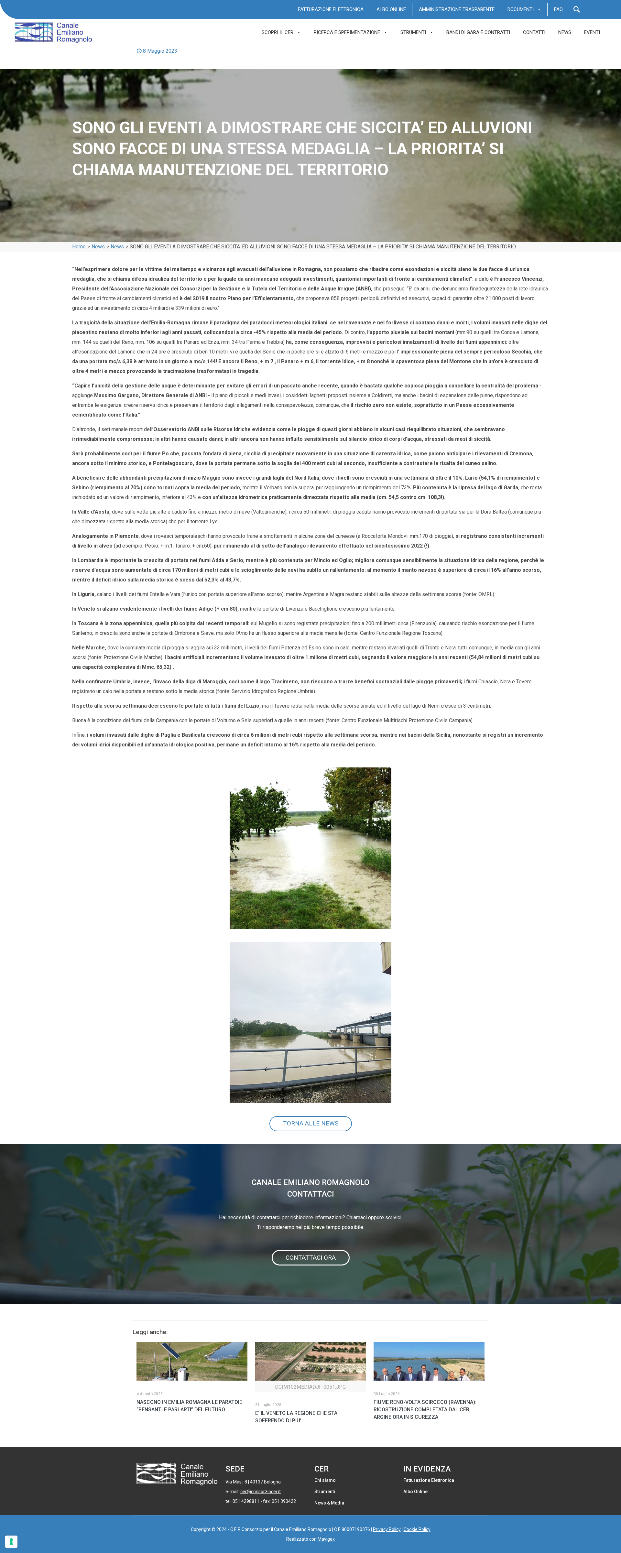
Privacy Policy (387, 1529)
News (98, 247)
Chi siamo (325, 1480)
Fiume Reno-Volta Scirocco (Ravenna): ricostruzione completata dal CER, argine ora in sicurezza (425, 1409)
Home (79, 247)
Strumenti (324, 1491)
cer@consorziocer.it (260, 1491)
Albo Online (415, 1491)
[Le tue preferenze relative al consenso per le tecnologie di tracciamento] (11, 1542)
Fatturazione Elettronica (428, 1480)
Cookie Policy (417, 1529)
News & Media (329, 1502)
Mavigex (326, 1539)
